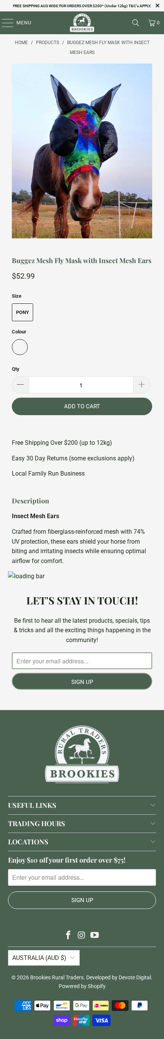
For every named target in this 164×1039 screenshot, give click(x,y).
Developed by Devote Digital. (119, 977)
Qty (15, 369)
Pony (22, 312)
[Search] (136, 22)
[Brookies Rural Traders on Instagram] (81, 936)
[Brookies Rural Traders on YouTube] (95, 936)
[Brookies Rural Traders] (82, 22)
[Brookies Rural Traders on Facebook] (68, 936)
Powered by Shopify (82, 986)
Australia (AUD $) (39, 957)
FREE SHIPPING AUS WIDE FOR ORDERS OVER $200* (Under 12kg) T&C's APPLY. (82, 6)
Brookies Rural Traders (57, 977)
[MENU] (4, 22)
